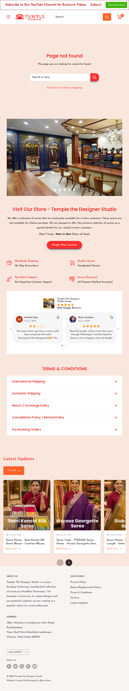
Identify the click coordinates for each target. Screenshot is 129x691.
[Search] (107, 17)
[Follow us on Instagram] (21, 666)
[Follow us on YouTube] (34, 666)
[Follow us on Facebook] (9, 666)
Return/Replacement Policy (85, 587)
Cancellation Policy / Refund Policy (38, 417)
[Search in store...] (94, 77)
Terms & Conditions (81, 592)
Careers (74, 598)
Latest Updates (79, 603)
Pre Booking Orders (26, 429)
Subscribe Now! (116, 5)
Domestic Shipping (26, 393)
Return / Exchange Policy (30, 405)
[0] (119, 17)
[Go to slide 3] (66, 345)
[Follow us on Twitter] (15, 666)
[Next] (69, 562)
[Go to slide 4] (68, 345)
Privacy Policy (78, 582)
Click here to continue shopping (64, 88)
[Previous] (60, 562)
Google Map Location (64, 245)
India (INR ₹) (15, 652)
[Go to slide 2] (63, 345)
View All (11, 470)
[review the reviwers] (58, 318)
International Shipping (28, 381)
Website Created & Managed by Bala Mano (29, 680)
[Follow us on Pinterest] (28, 666)
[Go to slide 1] (60, 345)
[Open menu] (8, 16)
